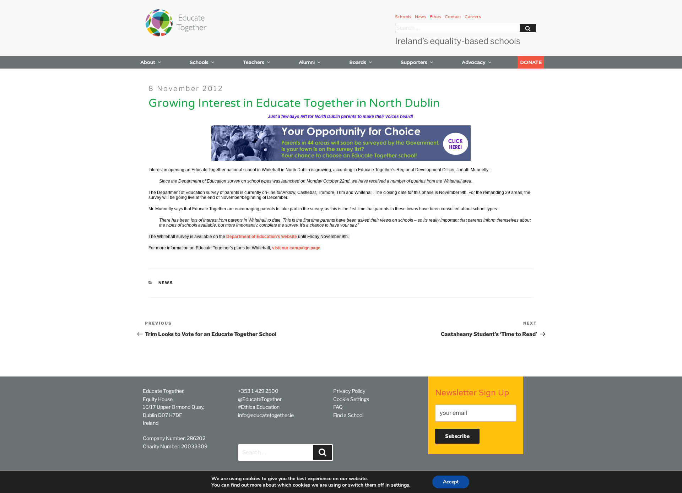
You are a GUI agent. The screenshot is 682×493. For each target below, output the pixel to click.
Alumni (307, 62)
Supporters (414, 62)
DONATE (531, 62)
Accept (451, 481)
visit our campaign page (296, 247)
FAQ (338, 407)
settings (400, 485)
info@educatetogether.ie (266, 415)
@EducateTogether (260, 399)
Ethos (435, 16)
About (147, 62)
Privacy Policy (349, 391)
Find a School (348, 415)
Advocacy (474, 62)
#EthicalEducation (259, 407)
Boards (357, 62)
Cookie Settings (351, 399)
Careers (473, 16)
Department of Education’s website (261, 236)
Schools (403, 16)
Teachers (253, 62)
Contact (453, 16)
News (420, 16)
